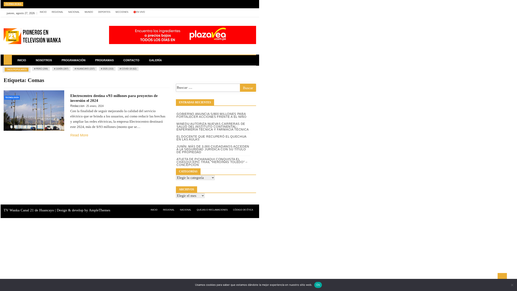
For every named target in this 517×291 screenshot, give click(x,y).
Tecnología (12, 97)
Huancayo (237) (86, 68)
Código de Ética (243, 210)
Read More (79, 135)
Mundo (89, 12)
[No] (512, 285)
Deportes (104, 12)
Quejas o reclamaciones (212, 210)
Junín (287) (62, 68)
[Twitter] (185, 12)
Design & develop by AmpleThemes (83, 210)
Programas (104, 60)
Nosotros (44, 60)
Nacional (74, 12)
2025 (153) (108, 68)
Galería (155, 60)
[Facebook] (179, 12)
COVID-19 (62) (129, 68)
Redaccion (77, 106)
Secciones (121, 12)
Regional (57, 12)
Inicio (43, 12)
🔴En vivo (139, 12)
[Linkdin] (197, 12)
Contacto (131, 60)
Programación (73, 60)
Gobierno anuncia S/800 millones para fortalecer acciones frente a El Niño (211, 115)
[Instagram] (191, 12)
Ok (318, 284)
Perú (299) (42, 68)
